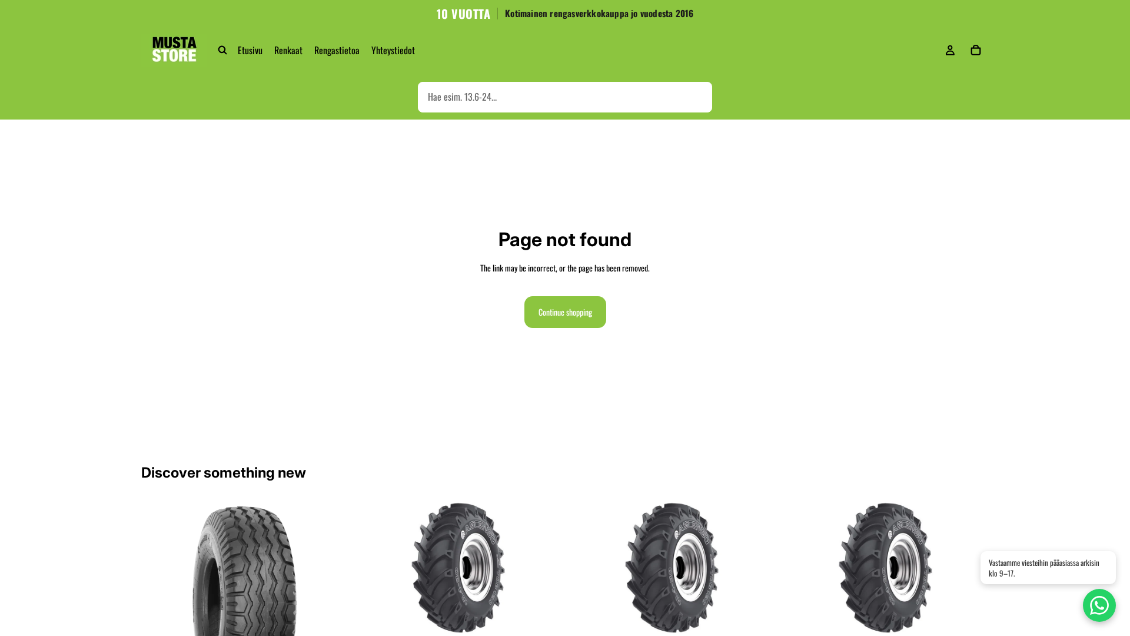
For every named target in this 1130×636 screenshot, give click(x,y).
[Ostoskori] (976, 50)
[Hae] (222, 50)
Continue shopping (565, 312)
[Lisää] (543, 616)
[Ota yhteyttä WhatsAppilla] (1099, 605)
